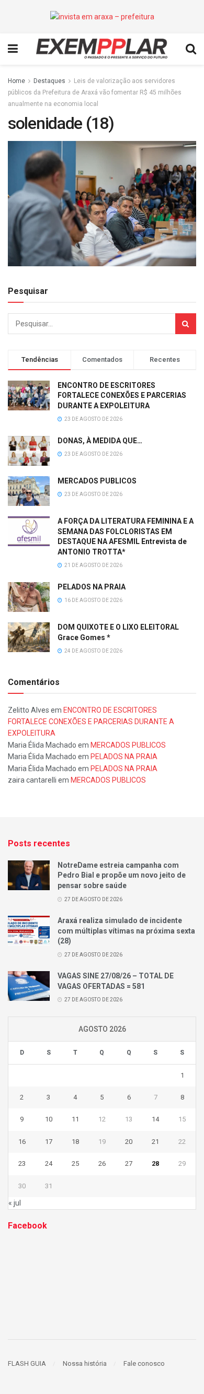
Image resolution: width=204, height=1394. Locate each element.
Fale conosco (144, 1363)
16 (22, 1141)
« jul (14, 1203)
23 (22, 1163)
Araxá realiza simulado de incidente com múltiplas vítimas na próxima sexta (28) (126, 930)
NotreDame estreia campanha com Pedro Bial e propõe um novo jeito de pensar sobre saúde (122, 875)
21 (155, 1141)
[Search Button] (185, 323)
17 (48, 1141)
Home (16, 81)
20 (128, 1141)
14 (155, 1119)
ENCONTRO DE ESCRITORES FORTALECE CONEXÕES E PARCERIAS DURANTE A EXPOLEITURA (122, 395)
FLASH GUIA (27, 1363)
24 (48, 1163)
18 (75, 1141)
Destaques (49, 81)
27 (128, 1163)
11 (75, 1119)
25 (75, 1163)
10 (48, 1119)
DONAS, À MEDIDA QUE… (100, 440)
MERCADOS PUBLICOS (97, 481)
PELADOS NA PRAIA (92, 587)
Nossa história (85, 1363)
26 (102, 1163)
